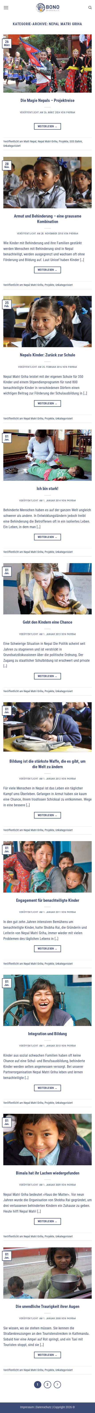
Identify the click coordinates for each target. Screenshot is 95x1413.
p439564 (70, 112)
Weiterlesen (47, 126)
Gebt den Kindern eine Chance (47, 622)
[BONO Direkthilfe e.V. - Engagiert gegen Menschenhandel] (47, 7)
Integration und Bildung (47, 1033)
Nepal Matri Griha (47, 141)
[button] (6, 7)
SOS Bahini (76, 141)
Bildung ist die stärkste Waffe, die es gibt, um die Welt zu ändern (48, 764)
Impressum (27, 1407)
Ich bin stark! (47, 488)
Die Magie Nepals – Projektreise (47, 100)
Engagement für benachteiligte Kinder (47, 900)
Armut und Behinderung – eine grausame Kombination (47, 219)
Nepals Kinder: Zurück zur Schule (47, 354)
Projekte (63, 141)
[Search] (90, 8)
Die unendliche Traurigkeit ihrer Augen (47, 1306)
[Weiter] (57, 1384)
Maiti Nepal (30, 141)
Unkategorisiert (12, 145)
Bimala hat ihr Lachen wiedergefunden (47, 1173)
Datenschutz (43, 1407)
